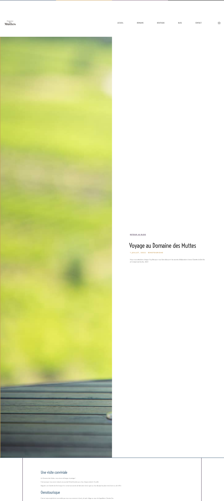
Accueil (120, 23)
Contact (198, 23)
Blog (180, 23)
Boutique (161, 23)
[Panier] (219, 23)
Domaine (140, 23)
